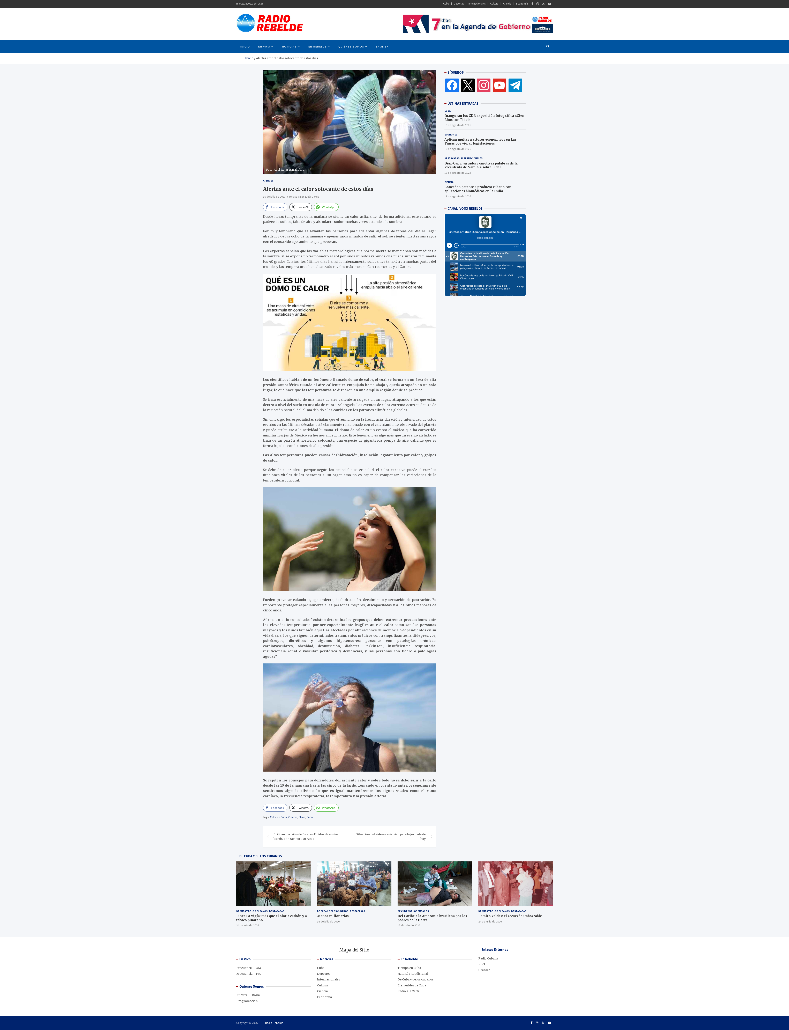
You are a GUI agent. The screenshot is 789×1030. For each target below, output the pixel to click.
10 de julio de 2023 (274, 196)
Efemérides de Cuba (412, 985)
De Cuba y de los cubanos (252, 911)
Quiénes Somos (351, 46)
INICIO (245, 46)
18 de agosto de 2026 (457, 125)
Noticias (289, 46)
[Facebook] (532, 4)
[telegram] (515, 85)
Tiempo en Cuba (409, 968)
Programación (247, 1001)
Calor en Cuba (278, 817)
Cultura (494, 3)
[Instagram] (537, 4)
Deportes (459, 3)
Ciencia (507, 3)
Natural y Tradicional (413, 974)
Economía (522, 3)
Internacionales (477, 3)
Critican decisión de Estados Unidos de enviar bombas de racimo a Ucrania (305, 836)
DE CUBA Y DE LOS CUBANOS (260, 856)
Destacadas (451, 158)
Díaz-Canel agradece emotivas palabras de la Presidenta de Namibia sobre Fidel (481, 165)
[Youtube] (549, 4)
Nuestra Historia (248, 995)
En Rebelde (317, 46)
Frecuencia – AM (248, 968)
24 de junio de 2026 (490, 921)
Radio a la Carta (409, 991)
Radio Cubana (488, 958)
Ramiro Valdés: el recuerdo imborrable (510, 916)
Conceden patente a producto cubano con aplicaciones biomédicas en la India (477, 189)
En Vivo (264, 46)
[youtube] (499, 85)
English (382, 46)
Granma (484, 970)
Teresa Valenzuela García (304, 196)
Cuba (446, 3)
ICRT (482, 964)
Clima (302, 817)
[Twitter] (543, 4)
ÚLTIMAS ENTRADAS (463, 103)
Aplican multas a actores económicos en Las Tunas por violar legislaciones (480, 142)
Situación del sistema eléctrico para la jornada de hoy (391, 836)
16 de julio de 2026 (328, 921)
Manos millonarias (333, 916)
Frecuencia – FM (248, 974)
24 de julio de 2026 (247, 925)
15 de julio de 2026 (409, 925)
